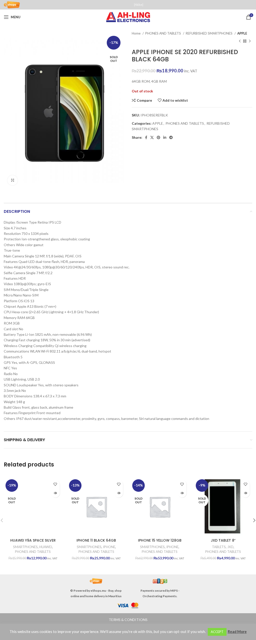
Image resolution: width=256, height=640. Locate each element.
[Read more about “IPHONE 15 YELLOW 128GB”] (182, 493)
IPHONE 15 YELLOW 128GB (160, 540)
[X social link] (152, 137)
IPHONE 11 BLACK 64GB (96, 540)
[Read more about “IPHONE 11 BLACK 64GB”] (118, 493)
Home (136, 33)
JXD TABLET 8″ (223, 540)
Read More (237, 631)
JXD (230, 547)
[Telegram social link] (171, 137)
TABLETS (219, 547)
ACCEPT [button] (217, 632)
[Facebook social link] (146, 137)
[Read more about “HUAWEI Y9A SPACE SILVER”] (55, 493)
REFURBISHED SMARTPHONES (209, 33)
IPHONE (109, 547)
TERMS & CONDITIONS (128, 619)
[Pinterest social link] (158, 137)
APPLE (242, 33)
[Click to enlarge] (13, 180)
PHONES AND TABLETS (163, 33)
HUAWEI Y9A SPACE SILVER (33, 540)
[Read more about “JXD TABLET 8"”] (245, 493)
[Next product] (249, 41)
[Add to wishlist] (55, 484)
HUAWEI (45, 547)
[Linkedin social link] (165, 137)
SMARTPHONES (25, 547)
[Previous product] (239, 41)
